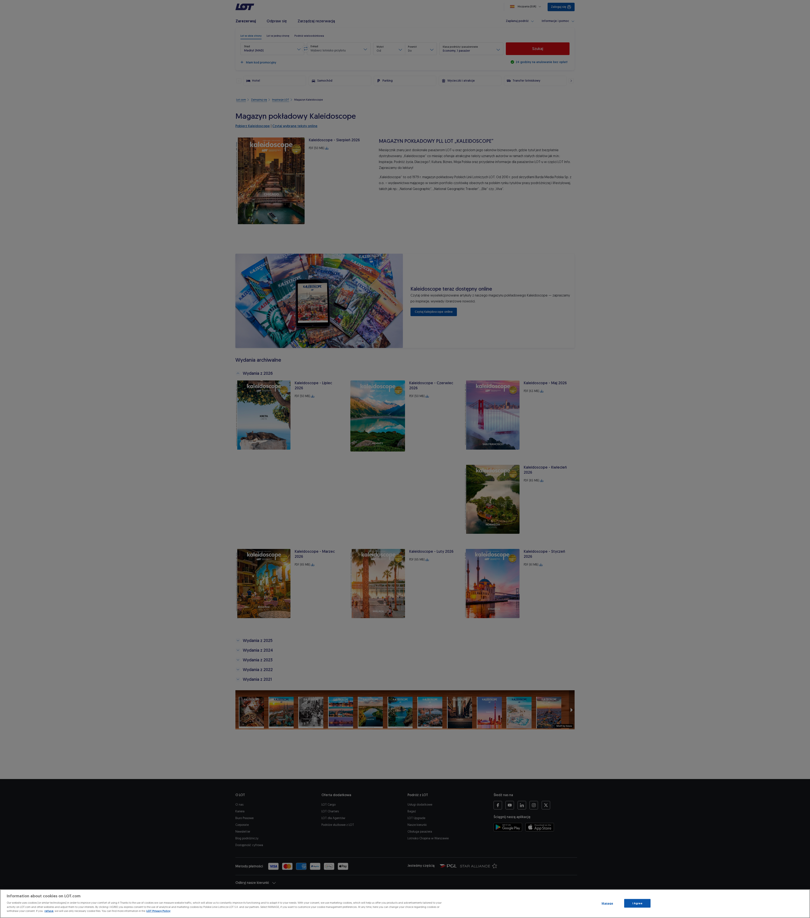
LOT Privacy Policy (158, 911)
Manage (607, 903)
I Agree (637, 903)
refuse (49, 911)
